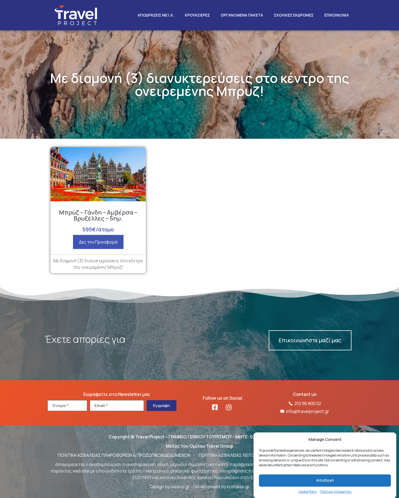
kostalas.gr (238, 487)
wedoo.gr (180, 487)
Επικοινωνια (336, 15)
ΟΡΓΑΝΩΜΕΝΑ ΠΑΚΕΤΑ (242, 15)
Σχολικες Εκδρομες (294, 15)
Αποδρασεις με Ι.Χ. (156, 15)
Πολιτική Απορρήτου (336, 491)
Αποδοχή (325, 480)
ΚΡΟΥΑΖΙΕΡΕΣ (197, 15)
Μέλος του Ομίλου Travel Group (199, 446)
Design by (160, 487)
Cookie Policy (308, 491)
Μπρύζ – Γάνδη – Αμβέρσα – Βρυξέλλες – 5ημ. (98, 215)
